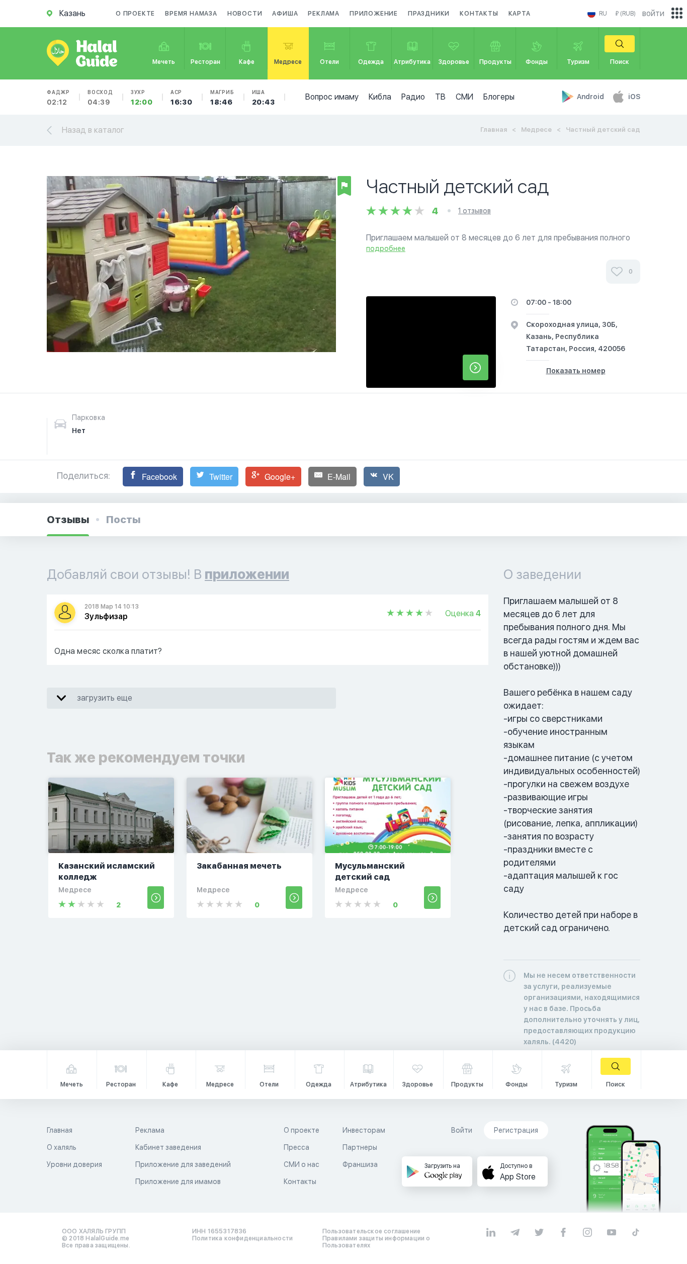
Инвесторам (363, 1130)
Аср (181, 97)
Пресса (296, 1147)
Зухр (142, 97)
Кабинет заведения (168, 1147)
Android (591, 97)
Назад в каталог (93, 130)
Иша (263, 97)
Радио (413, 97)
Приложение (374, 13)
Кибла (380, 97)
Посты (123, 520)
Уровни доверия (74, 1164)
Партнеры (359, 1147)
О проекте (135, 13)
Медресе (536, 129)
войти (653, 13)
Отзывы (68, 520)
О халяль (61, 1147)
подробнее (385, 248)
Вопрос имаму (332, 97)
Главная (493, 129)
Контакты (479, 13)
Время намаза (191, 13)
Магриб (222, 97)
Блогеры (498, 97)
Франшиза (360, 1164)
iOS (634, 97)
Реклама (323, 13)
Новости (245, 13)
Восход (100, 97)
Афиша (285, 13)
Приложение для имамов (178, 1181)
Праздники (429, 13)
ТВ (440, 97)
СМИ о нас (301, 1164)
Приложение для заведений (183, 1164)
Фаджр (58, 97)
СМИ (464, 97)
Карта (519, 13)
